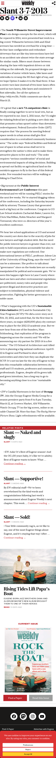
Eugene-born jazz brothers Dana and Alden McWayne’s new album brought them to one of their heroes (25, 601)
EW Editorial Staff (20, 15)
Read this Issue (40, 698)
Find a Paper (15, 698)
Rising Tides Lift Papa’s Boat (27, 591)
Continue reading (15, 463)
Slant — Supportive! (23, 478)
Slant (3, 15)
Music (7, 607)
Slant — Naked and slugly (22, 434)
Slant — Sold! (17, 517)
